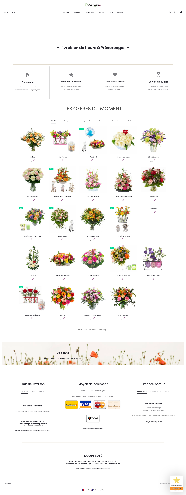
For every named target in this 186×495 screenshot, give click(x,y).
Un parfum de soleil (123, 275)
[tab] (24, 391)
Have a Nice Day (123, 315)
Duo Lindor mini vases (32, 315)
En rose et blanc (32, 196)
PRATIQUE (120, 12)
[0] (179, 12)
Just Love (32, 275)
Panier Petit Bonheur (63, 275)
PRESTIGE (101, 12)
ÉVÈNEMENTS (77, 12)
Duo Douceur (62, 236)
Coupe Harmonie (93, 196)
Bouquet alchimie (93, 236)
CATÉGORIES (90, 12)
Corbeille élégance (93, 275)
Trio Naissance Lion (123, 236)
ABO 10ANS (66, 12)
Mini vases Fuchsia (153, 275)
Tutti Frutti (62, 315)
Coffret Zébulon (93, 157)
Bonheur (32, 157)
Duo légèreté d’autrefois (32, 236)
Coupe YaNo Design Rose (123, 196)
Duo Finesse (63, 157)
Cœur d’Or (153, 209)
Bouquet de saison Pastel (92, 315)
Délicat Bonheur (153, 157)
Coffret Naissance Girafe (62, 196)
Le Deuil (110, 12)
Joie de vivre (153, 196)
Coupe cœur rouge (123, 157)
